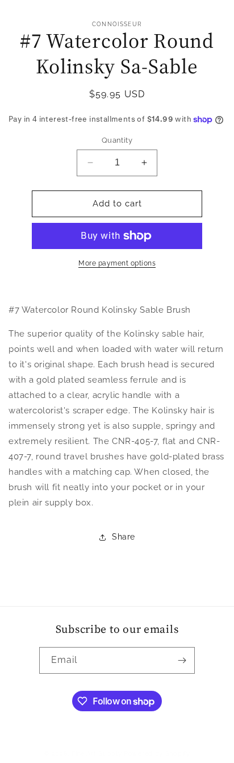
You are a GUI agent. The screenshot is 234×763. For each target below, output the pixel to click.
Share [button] (123, 536)
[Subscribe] (181, 660)
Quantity (117, 140)
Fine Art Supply (97, 753)
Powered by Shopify (157, 753)
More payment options (117, 263)
